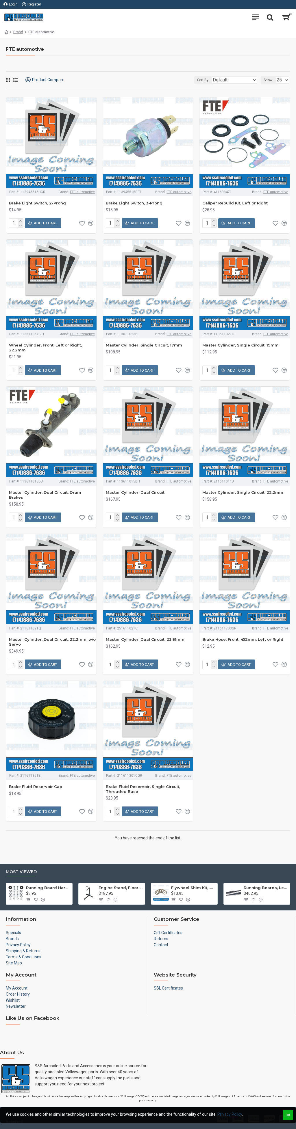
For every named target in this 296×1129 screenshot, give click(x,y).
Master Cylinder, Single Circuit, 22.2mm (242, 492)
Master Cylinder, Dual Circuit (135, 492)
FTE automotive (82, 192)
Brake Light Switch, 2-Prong (37, 203)
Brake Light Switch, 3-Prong (134, 203)
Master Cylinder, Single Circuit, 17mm (144, 345)
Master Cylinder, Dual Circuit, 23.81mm (145, 639)
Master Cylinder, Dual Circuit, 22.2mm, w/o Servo (52, 642)
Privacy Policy (229, 1114)
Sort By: (203, 80)
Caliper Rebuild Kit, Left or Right (235, 203)
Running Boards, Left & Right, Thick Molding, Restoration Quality (266, 887)
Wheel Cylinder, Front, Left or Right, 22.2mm (45, 347)
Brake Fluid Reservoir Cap (35, 786)
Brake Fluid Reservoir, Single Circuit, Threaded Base (143, 789)
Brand (18, 32)
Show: (268, 80)
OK (288, 1115)
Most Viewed (21, 871)
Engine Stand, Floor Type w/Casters (121, 887)
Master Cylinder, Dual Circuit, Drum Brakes (45, 495)
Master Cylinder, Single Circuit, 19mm (240, 345)
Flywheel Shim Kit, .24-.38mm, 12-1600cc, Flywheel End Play (193, 887)
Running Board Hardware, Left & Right (48, 887)
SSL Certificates (168, 988)
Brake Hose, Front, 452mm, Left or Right (242, 639)
